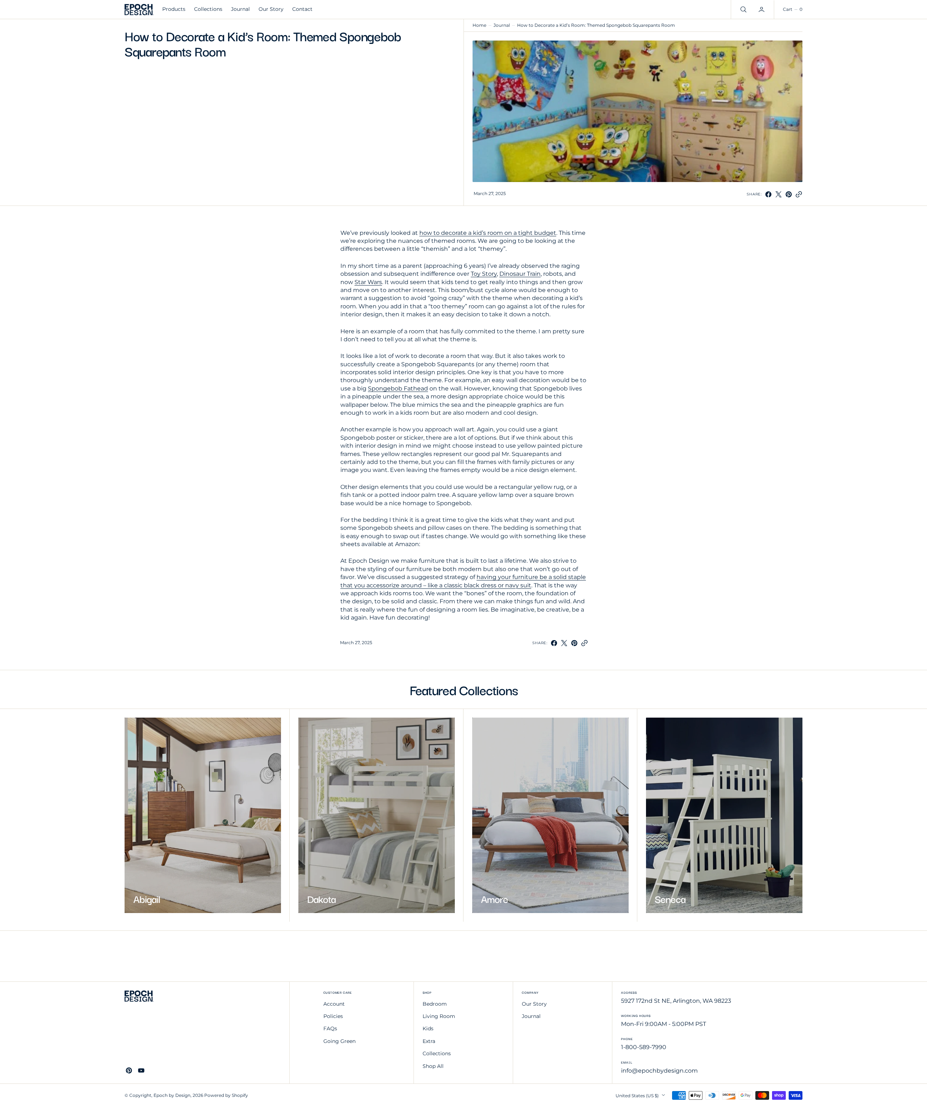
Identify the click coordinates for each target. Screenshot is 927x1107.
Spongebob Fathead (398, 388)
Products (173, 9)
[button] (762, 9)
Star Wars (368, 282)
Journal (502, 25)
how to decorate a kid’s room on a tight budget (487, 232)
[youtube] (141, 1070)
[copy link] (798, 194)
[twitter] (778, 194)
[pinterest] (788, 194)
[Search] (742, 9)
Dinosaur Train (520, 273)
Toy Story (484, 273)
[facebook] (768, 194)
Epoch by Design (172, 1095)
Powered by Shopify (226, 1095)
